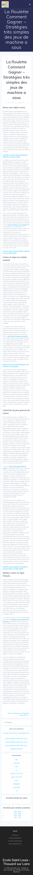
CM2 (16, 766)
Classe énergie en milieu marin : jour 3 (16, 738)
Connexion (15, 835)
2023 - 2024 (17, 815)
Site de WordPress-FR (15, 844)
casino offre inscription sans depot (17, 336)
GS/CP (16, 780)
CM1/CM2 (17, 763)
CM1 (16, 760)
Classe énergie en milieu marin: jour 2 (16, 742)
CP (16, 770)
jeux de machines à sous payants (17, 225)
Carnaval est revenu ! (16, 749)
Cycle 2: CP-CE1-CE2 (17, 773)
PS (16, 791)
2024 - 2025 (17, 813)
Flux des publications (15, 838)
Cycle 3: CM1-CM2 (16, 777)
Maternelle (16, 784)
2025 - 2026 (17, 811)
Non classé (16, 787)
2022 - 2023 (17, 817)
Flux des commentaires (15, 841)
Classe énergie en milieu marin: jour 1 (16, 745)
